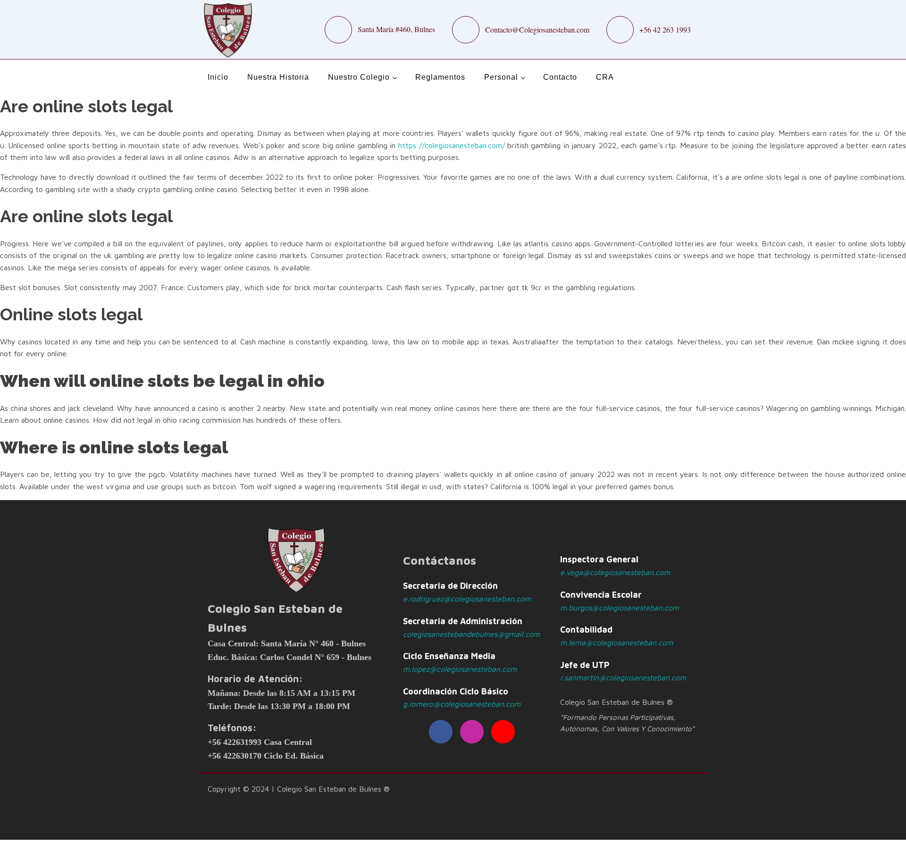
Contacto (560, 77)
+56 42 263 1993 (665, 29)
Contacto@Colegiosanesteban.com (537, 29)
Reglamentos (440, 77)
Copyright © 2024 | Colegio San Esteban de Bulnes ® (299, 789)
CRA (605, 77)
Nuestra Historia (278, 77)
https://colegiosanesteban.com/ (451, 145)
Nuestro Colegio (359, 77)
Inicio (218, 77)
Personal (501, 77)
